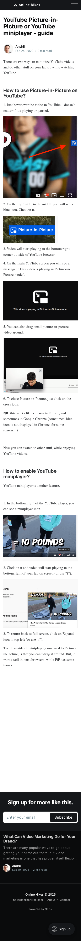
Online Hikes (34, 894)
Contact (65, 899)
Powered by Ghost (40, 909)
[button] (74, 4)
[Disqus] (40, 733)
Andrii (20, 46)
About (51, 899)
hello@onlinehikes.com (28, 899)
